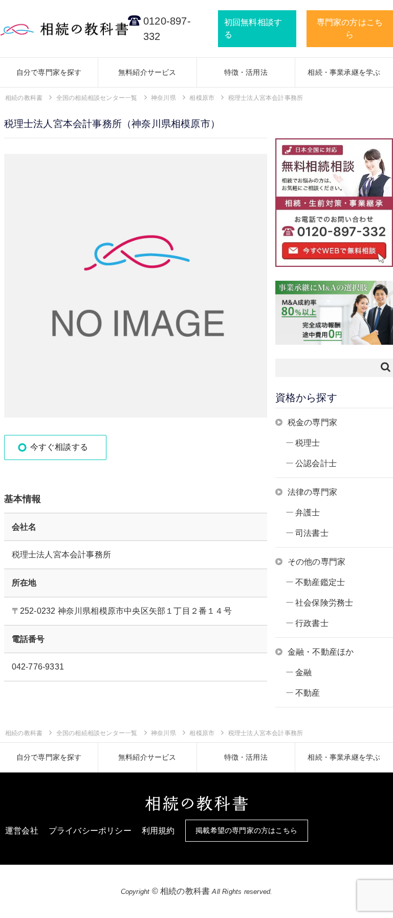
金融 (303, 672)
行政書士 (312, 623)
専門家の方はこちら (350, 28)
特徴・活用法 (246, 72)
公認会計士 (316, 463)
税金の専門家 (312, 422)
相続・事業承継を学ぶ (344, 72)
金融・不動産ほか (321, 652)
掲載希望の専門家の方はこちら (246, 830)
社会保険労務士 (324, 602)
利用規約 (158, 830)
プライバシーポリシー (90, 830)
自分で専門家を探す (49, 72)
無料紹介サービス (147, 72)
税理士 (307, 443)
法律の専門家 (312, 492)
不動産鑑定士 (320, 582)
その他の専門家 (316, 561)
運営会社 (21, 830)
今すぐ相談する (59, 447)
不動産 (307, 692)
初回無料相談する (253, 28)
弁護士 (307, 512)
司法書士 (312, 533)
